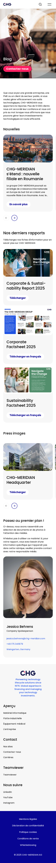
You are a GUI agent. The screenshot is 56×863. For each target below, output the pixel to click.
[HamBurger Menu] (49, 4)
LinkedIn (7, 792)
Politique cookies (28, 832)
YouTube (8, 797)
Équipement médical (14, 723)
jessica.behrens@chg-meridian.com (26, 638)
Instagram (8, 802)
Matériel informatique (14, 713)
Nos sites (8, 746)
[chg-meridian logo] (18, 4)
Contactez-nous (12, 752)
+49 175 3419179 (15, 643)
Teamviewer (10, 774)
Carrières (8, 757)
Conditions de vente (28, 838)
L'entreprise (9, 729)
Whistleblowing (28, 845)
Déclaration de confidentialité (28, 825)
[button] (6, 218)
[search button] (40, 4)
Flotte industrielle (12, 718)
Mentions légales (28, 819)
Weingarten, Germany (18, 649)
